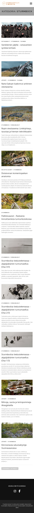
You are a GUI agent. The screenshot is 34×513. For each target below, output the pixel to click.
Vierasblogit (15, 125)
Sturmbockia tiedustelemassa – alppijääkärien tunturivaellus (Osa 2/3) (16, 309)
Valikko (31, 3)
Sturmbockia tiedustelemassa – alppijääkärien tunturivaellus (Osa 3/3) (16, 263)
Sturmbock (15, 41)
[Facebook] (19, 491)
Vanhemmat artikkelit (9, 468)
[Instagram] (15, 491)
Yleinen (23, 41)
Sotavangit (5, 41)
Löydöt (4, 80)
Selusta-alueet (6, 169)
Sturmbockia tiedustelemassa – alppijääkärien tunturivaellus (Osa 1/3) (16, 357)
